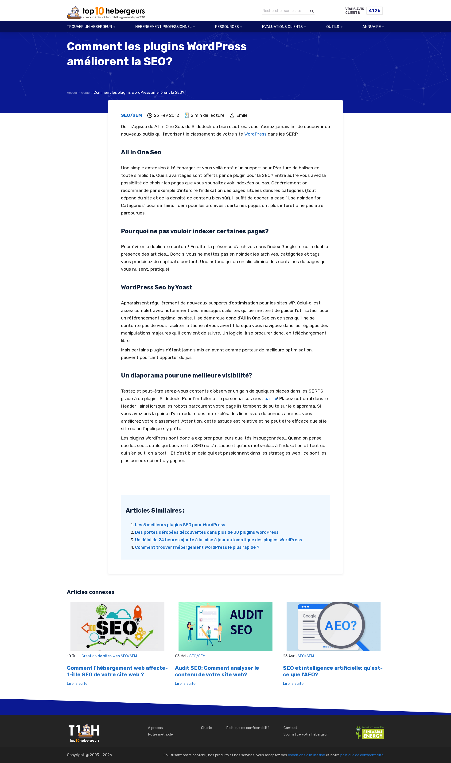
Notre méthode (160, 734)
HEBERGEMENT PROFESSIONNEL (163, 26)
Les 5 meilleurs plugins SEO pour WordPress (180, 524)
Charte (206, 728)
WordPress (255, 134)
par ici (270, 398)
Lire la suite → (79, 683)
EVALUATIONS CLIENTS (282, 26)
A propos (155, 728)
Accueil (72, 92)
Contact (290, 728)
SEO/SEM (131, 115)
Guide (85, 92)
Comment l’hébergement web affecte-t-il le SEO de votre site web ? (117, 671)
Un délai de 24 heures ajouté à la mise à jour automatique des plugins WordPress (218, 539)
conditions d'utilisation (306, 755)
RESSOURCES (227, 26)
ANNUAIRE (371, 26)
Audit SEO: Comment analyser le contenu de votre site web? (217, 671)
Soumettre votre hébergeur (306, 734)
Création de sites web (101, 656)
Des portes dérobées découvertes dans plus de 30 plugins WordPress (207, 532)
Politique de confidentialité (247, 728)
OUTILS (332, 26)
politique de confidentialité (361, 755)
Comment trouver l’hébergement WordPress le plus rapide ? (197, 547)
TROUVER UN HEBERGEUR (89, 26)
